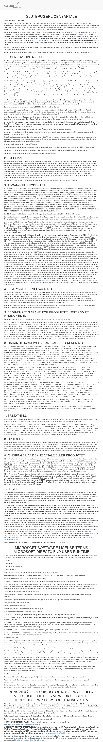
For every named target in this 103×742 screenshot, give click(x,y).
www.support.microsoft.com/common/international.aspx (21, 724)
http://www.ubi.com (81, 34)
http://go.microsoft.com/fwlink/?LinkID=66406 (55, 733)
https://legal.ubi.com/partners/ (39, 280)
